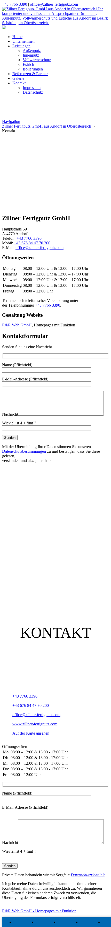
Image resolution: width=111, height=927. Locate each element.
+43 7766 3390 (15, 4)
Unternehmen (23, 41)
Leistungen (21, 46)
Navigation (11, 121)
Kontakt (19, 83)
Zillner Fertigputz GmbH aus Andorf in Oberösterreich (46, 126)
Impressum (32, 87)
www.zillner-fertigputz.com (34, 724)
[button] (55, 174)
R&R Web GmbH (17, 325)
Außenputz (32, 50)
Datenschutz (33, 92)
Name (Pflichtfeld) (17, 365)
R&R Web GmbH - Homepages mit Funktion (39, 911)
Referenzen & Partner (30, 74)
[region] (55, 160)
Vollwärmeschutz (37, 60)
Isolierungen (33, 69)
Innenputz (31, 55)
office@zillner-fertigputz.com (54, 4)
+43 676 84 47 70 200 (32, 243)
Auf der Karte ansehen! (31, 733)
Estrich (28, 64)
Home (17, 36)
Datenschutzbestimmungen (24, 451)
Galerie (18, 78)
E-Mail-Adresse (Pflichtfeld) (25, 379)
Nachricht (10, 414)
